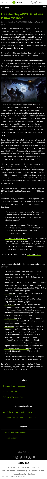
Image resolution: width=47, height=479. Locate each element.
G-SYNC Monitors (10, 391)
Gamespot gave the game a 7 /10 (17, 225)
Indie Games (30, 22)
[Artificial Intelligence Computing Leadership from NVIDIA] (18, 2)
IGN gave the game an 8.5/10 (16, 238)
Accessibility (22, 471)
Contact (31, 474)
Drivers (6, 432)
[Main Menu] (2, 2)
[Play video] (23, 89)
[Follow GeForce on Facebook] (13, 457)
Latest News (8, 412)
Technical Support (10, 438)
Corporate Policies (36, 471)
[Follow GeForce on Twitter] (29, 457)
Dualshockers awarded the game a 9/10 (20, 212)
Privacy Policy (13, 467)
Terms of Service (8, 471)
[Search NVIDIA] (6, 2)
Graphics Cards (9, 386)
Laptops (21, 386)
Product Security (19, 474)
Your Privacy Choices (29, 467)
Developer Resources (28, 417)
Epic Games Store (34, 254)
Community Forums (24, 412)
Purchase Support (18, 432)
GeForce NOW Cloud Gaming (14, 397)
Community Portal (10, 417)
